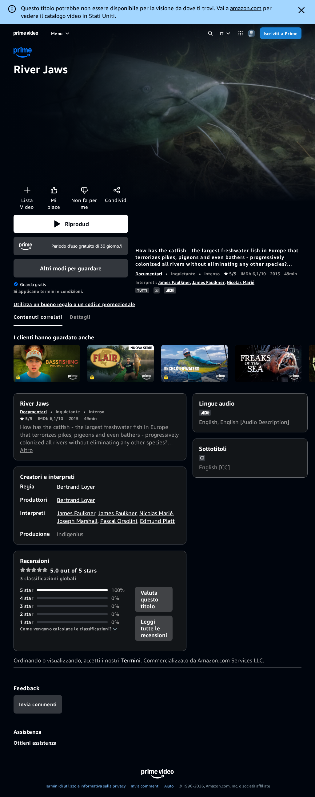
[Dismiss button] (301, 10)
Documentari (148, 273)
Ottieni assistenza (35, 743)
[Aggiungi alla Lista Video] (27, 190)
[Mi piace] (54, 190)
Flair (120, 363)
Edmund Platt (157, 520)
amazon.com (245, 8)
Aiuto (169, 785)
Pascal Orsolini (118, 520)
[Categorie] (240, 33)
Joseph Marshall (77, 520)
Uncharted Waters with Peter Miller (194, 363)
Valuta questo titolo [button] (149, 599)
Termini (131, 660)
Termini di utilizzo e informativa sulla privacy (85, 785)
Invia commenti (145, 785)
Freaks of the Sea (268, 363)
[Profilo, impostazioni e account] (251, 33)
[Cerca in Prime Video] (210, 33)
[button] (71, 224)
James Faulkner (174, 282)
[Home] (26, 33)
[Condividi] (116, 190)
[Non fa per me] (84, 190)
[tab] (38, 317)
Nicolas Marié (240, 282)
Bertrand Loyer (76, 486)
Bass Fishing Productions (47, 363)
